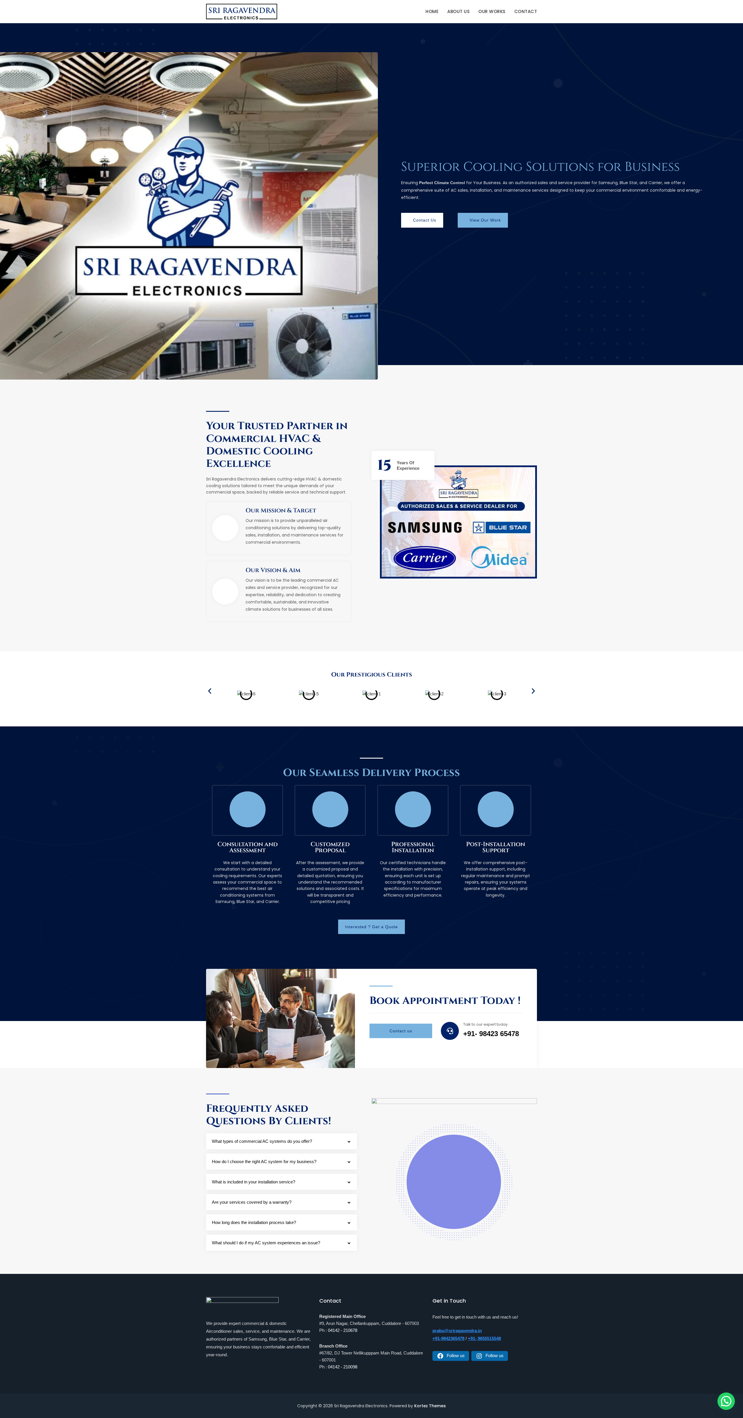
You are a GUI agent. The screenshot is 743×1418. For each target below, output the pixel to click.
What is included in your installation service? (253, 1181)
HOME (432, 11)
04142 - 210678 (342, 1330)
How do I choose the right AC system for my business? (264, 1161)
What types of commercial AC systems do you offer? (262, 1141)
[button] (209, 691)
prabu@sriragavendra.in (457, 1330)
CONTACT (525, 11)
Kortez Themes (430, 1406)
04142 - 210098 (342, 1366)
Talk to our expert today (485, 1024)
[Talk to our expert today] (450, 1031)
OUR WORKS (492, 11)
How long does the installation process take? (254, 1222)
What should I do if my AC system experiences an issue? (266, 1242)
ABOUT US (458, 11)
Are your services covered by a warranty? (251, 1202)
